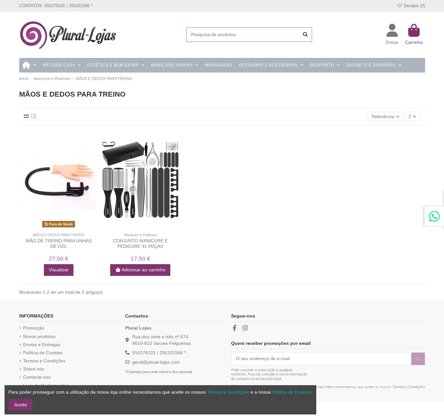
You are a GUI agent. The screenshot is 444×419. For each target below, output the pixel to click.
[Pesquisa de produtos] (305, 34)
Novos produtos (39, 336)
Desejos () (413, 5)
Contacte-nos (37, 377)
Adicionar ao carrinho (143, 269)
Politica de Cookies (291, 392)
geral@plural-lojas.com (156, 362)
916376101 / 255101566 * (159, 352)
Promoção (33, 328)
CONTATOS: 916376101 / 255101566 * (55, 5)
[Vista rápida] (63, 227)
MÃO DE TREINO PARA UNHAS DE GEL (59, 243)
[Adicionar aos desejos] (53, 227)
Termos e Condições (44, 360)
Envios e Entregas (41, 344)
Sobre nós (33, 369)
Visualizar (59, 269)
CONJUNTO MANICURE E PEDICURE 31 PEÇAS (140, 243)
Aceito (20, 404)
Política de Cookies (42, 352)
